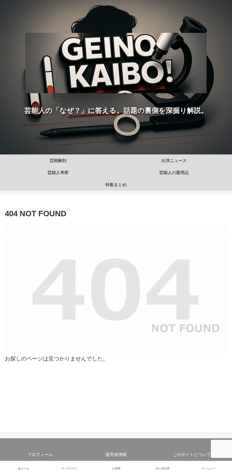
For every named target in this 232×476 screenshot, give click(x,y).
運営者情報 (116, 454)
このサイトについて (192, 454)
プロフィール (40, 454)
